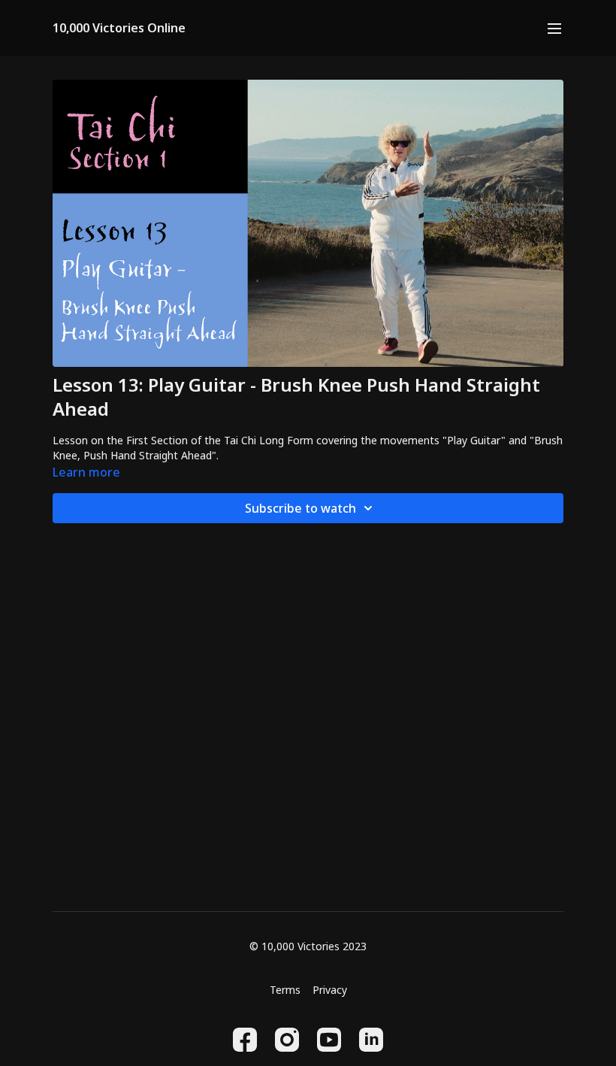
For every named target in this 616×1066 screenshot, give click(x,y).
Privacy (330, 990)
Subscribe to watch (300, 508)
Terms (285, 990)
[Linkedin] (371, 1040)
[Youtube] (329, 1040)
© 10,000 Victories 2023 (308, 946)
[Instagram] (287, 1040)
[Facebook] (245, 1040)
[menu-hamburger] (554, 28)
